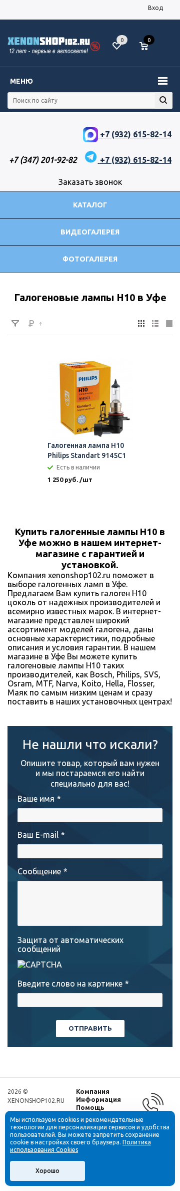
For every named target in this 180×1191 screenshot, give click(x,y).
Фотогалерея (90, 259)
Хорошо (48, 1170)
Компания (93, 1091)
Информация (98, 1099)
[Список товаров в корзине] (148, 50)
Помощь (90, 1107)
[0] (148, 47)
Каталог (90, 205)
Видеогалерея (90, 232)
